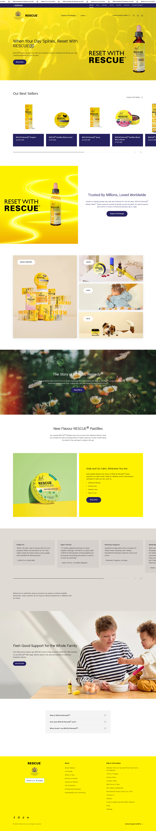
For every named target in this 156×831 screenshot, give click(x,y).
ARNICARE (126, 5)
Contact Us (110, 795)
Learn (83, 15)
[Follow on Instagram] (19, 817)
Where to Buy (69, 775)
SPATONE (104, 5)
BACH (97, 5)
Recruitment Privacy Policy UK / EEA (119, 791)
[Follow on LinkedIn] (28, 817)
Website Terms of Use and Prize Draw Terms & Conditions (122, 769)
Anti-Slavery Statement (114, 788)
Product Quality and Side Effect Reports (120, 802)
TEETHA (112, 5)
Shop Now (19, 62)
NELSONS (118, 5)
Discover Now (19, 663)
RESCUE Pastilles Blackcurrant (60, 137)
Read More (78, 390)
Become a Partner (71, 778)
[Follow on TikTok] (23, 817)
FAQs (108, 806)
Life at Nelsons (70, 785)
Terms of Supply (112, 774)
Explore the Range (117, 213)
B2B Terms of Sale (113, 784)
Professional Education (73, 789)
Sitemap (109, 809)
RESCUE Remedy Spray (91, 137)
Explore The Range (68, 15)
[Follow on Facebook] (14, 817)
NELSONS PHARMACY (137, 5)
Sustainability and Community (75, 792)
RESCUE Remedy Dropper (26, 137)
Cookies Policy (111, 781)
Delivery (109, 798)
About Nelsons (70, 768)
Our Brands (68, 771)
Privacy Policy (111, 777)
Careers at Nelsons (71, 782)
